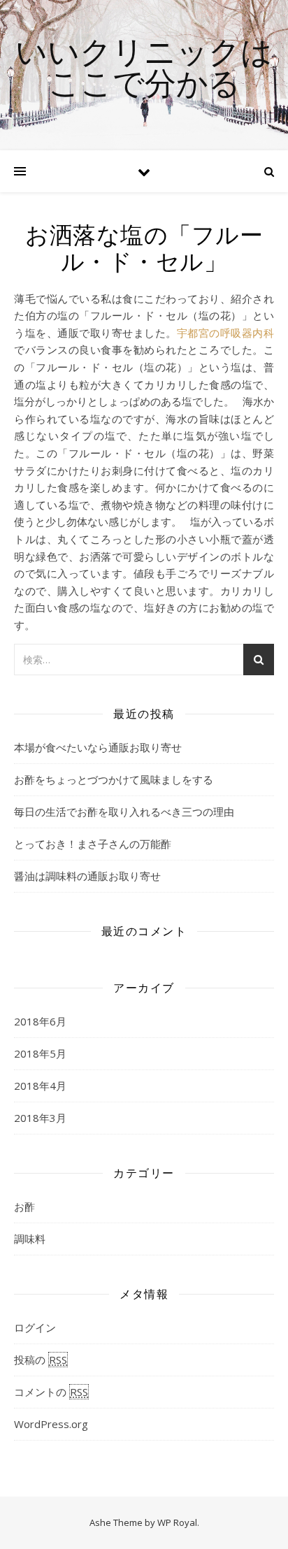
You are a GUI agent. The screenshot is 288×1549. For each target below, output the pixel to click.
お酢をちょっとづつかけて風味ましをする (113, 779)
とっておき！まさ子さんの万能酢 (92, 844)
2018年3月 (40, 1118)
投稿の (40, 1360)
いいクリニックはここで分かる (144, 66)
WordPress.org (51, 1424)
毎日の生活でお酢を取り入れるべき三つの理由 (124, 812)
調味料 (29, 1239)
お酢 (24, 1206)
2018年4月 (40, 1086)
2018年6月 (40, 1021)
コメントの (51, 1392)
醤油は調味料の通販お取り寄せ (87, 876)
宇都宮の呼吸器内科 (225, 333)
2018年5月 (40, 1053)
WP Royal (177, 1522)
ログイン (35, 1327)
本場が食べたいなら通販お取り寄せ (98, 747)
